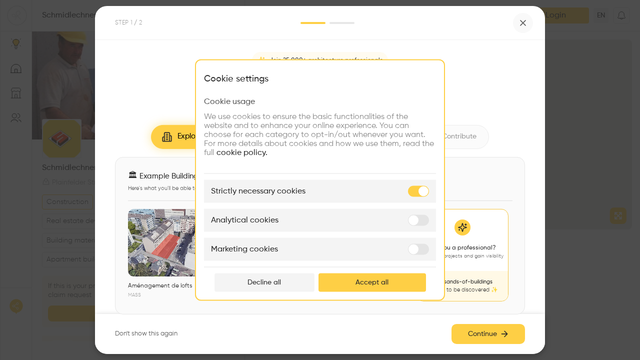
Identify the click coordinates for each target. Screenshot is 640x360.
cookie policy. (242, 153)
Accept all (372, 282)
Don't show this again (146, 333)
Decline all (264, 282)
